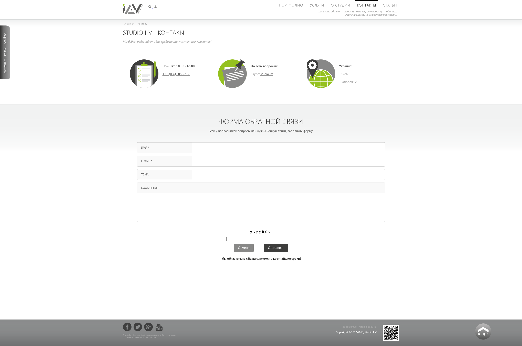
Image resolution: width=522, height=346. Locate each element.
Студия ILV (129, 23)
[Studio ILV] (133, 13)
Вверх (483, 331)
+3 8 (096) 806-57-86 (176, 74)
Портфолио (291, 5)
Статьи (390, 5)
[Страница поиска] (150, 8)
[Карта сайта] (155, 8)
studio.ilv (266, 74)
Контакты (366, 5)
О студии (340, 5)
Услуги (317, 5)
